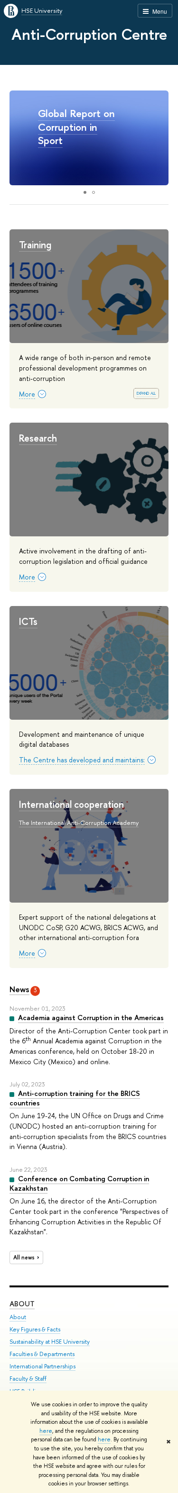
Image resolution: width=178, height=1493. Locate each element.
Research (38, 438)
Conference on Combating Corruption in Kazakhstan (79, 1183)
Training (35, 244)
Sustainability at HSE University (49, 1342)
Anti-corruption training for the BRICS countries (74, 1098)
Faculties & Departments (42, 1354)
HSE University (41, 10)
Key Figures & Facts (34, 1329)
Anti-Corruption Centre (89, 34)
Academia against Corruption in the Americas (91, 1017)
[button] (160, 137)
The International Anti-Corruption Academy (79, 822)
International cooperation (71, 804)
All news (24, 1257)
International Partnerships (42, 1366)
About (22, 1304)
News (19, 989)
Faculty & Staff (28, 1379)
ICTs (28, 621)
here (45, 1431)
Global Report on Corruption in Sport (76, 126)
